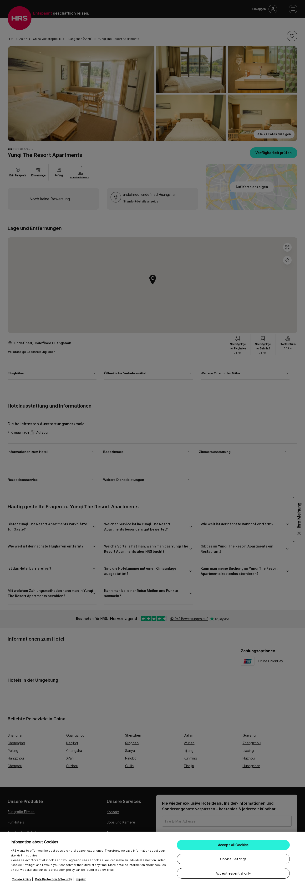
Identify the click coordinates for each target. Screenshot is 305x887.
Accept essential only (233, 873)
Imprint (81, 879)
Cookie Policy (21, 879)
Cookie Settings (233, 859)
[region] (152, 859)
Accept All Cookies (233, 845)
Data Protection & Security (53, 879)
